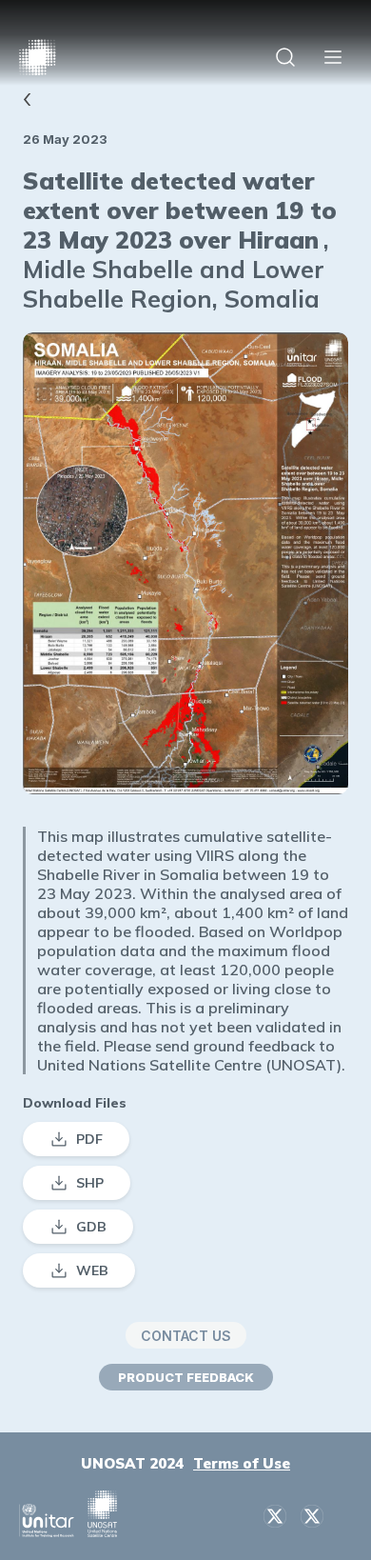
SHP (90, 1182)
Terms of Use (241, 1463)
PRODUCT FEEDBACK (186, 1377)
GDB (91, 1226)
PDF (89, 1139)
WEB (92, 1270)
